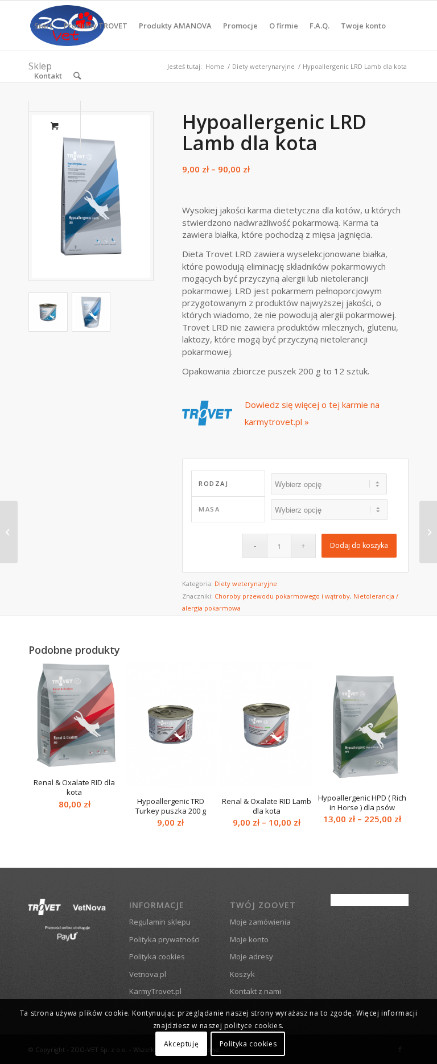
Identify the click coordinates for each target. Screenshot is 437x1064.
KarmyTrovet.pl (155, 991)
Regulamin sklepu (160, 922)
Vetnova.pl (147, 974)
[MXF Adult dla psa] (9, 532)
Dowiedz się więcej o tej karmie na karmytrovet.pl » (312, 413)
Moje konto (249, 939)
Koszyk (242, 974)
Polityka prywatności (164, 939)
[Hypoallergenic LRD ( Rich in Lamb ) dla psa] (428, 532)
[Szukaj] (77, 76)
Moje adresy (251, 956)
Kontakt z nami (255, 991)
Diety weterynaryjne (246, 583)
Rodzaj (213, 483)
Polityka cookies (157, 956)
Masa (209, 509)
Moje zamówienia (260, 922)
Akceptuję (181, 1044)
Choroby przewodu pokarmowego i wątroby (282, 596)
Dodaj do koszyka (359, 545)
